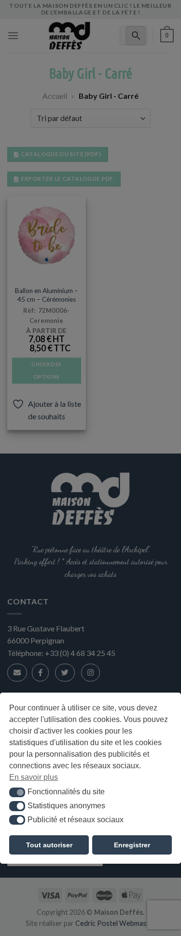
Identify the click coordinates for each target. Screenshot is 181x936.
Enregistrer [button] (132, 845)
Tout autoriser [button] (49, 845)
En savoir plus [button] (33, 777)
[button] (17, 792)
